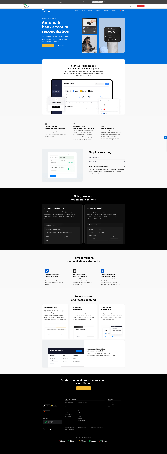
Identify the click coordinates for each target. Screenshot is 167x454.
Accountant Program (68, 414)
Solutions (90, 10)
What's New (80, 418)
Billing (62, 6)
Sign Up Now (141, 6)
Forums (79, 416)
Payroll (40, 6)
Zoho (26, 6)
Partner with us (106, 10)
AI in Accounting (68, 416)
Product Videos (81, 410)
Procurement (53, 6)
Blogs (79, 414)
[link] (62, 6)
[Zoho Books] (46, 10)
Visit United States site (98, 1)
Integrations (67, 412)
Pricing (83, 10)
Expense (46, 6)
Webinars (80, 412)
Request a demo (61, 45)
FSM (59, 6)
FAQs (79, 408)
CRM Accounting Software (69, 429)
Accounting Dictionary (112, 404)
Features (76, 10)
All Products (69, 6)
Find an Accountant (81, 420)
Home (44, 18)
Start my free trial (48, 45)
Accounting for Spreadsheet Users (97, 427)
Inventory (35, 6)
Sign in (134, 6)
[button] (121, 11)
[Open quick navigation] (165, 137)
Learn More (50, 422)
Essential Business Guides (112, 402)
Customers (97, 10)
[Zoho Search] (130, 6)
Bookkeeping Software (82, 427)
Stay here (105, 1)
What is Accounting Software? (113, 406)
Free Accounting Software (69, 427)
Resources (114, 10)
